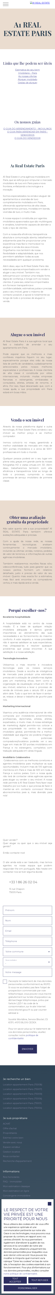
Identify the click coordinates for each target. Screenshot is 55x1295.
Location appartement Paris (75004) (22, 1108)
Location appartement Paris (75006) (22, 1098)
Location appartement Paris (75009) (22, 1094)
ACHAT (6, 1123)
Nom (8, 920)
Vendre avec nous (12, 1142)
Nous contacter (11, 1156)
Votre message (13, 972)
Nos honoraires (11, 1177)
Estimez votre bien (13, 1137)
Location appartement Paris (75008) (22, 1084)
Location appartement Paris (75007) (22, 1089)
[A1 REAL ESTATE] (42, 4)
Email (8, 931)
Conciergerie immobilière (16, 1195)
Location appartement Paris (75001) (22, 1103)
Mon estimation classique (16, 1186)
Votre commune (14, 951)
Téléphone (11, 941)
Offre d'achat (10, 1128)
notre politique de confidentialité (20, 1273)
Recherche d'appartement (17, 1161)
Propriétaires (10, 1133)
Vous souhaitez (11, 960)
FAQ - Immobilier (12, 1181)
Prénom (9, 910)
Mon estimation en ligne (16, 1191)
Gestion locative (11, 1151)
